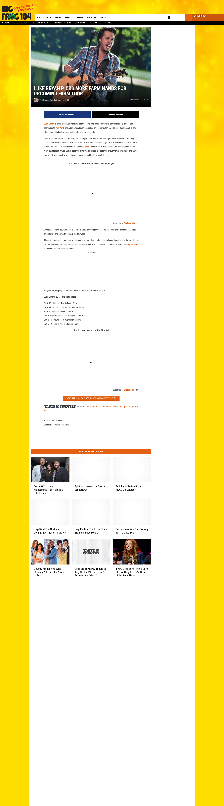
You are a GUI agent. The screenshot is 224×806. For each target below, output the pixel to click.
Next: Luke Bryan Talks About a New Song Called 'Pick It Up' (91, 398)
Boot (87, 146)
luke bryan (59, 421)
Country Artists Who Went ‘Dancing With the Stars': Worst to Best (50, 572)
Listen (58, 17)
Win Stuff (91, 17)
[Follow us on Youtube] (182, 17)
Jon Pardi (59, 128)
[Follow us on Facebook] (162, 17)
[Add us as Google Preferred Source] (156, 17)
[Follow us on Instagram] (169, 17)
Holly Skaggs (44, 100)
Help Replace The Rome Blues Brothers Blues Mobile (91, 531)
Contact (103, 17)
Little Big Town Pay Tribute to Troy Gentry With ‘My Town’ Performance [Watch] (90, 572)
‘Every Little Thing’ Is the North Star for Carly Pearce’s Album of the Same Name (132, 572)
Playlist (69, 17)
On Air (48, 17)
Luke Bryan (49, 123)
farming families (130, 244)
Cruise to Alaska (19, 23)
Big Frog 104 (129, 223)
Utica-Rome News (62, 425)
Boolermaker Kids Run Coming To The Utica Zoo (132, 531)
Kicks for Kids (95, 23)
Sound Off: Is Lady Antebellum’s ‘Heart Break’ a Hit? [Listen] (48, 490)
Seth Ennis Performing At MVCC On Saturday (129, 488)
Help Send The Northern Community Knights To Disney (50, 531)
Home (39, 17)
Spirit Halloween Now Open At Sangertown (90, 488)
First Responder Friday (61, 23)
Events (80, 17)
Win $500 (108, 23)
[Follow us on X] (175, 17)
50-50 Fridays (80, 23)
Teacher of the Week (39, 23)
